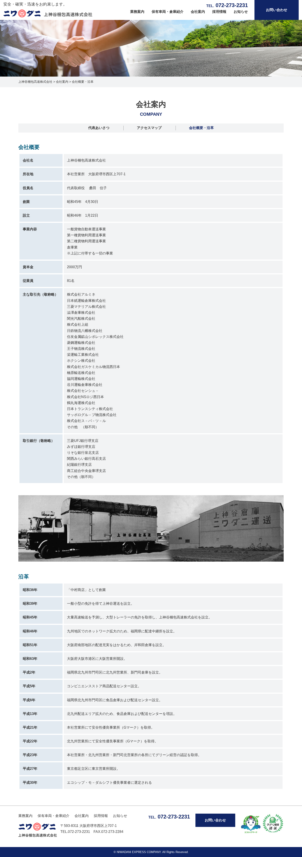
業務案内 (137, 11)
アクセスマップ (149, 128)
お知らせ (241, 11)
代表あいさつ (98, 128)
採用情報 (219, 11)
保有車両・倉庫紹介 (167, 11)
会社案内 (198, 11)
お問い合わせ (276, 10)
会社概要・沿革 (201, 128)
